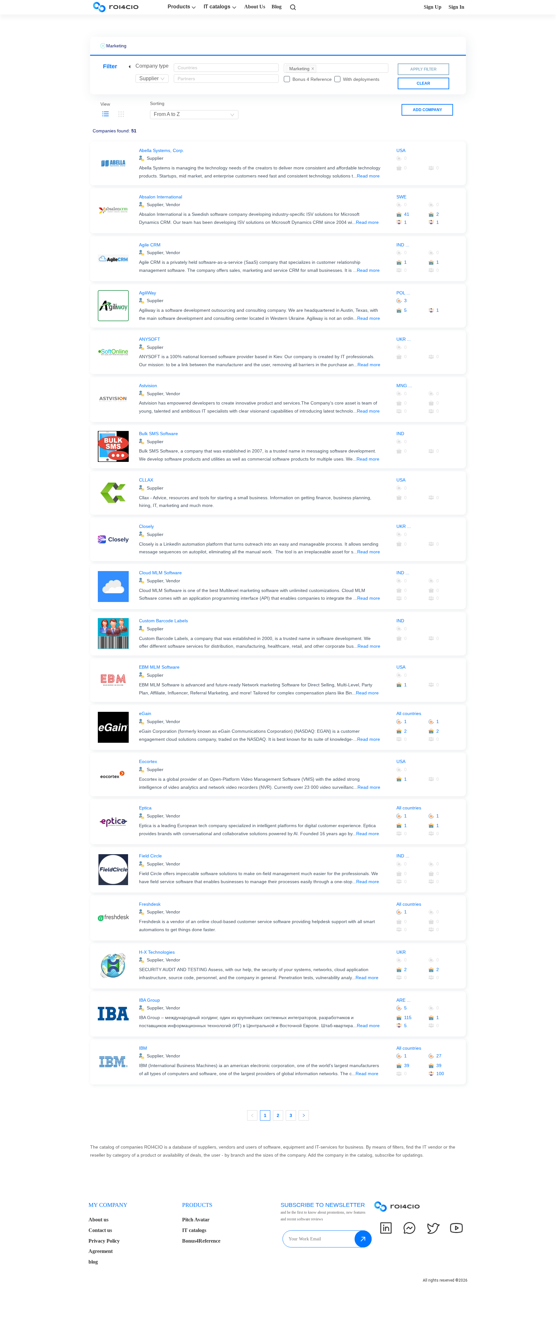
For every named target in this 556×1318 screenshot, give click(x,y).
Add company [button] (427, 110)
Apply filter (423, 69)
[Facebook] (409, 1228)
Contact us (100, 1230)
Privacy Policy (104, 1241)
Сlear (423, 83)
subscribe (363, 1238)
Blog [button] (277, 6)
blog (93, 1262)
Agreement (100, 1251)
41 (406, 214)
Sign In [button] (456, 7)
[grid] (121, 114)
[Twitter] (432, 1228)
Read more (368, 175)
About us (98, 1219)
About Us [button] (254, 6)
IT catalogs (217, 6)
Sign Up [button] (432, 7)
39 (406, 1065)
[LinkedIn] (385, 1228)
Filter (110, 66)
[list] (105, 114)
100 (440, 1073)
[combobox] (152, 78)
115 (408, 1017)
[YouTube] (456, 1228)
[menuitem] (301, 68)
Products (179, 6)
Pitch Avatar (195, 1219)
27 (438, 1055)
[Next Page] (304, 1115)
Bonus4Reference (201, 1241)
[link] (293, 7)
